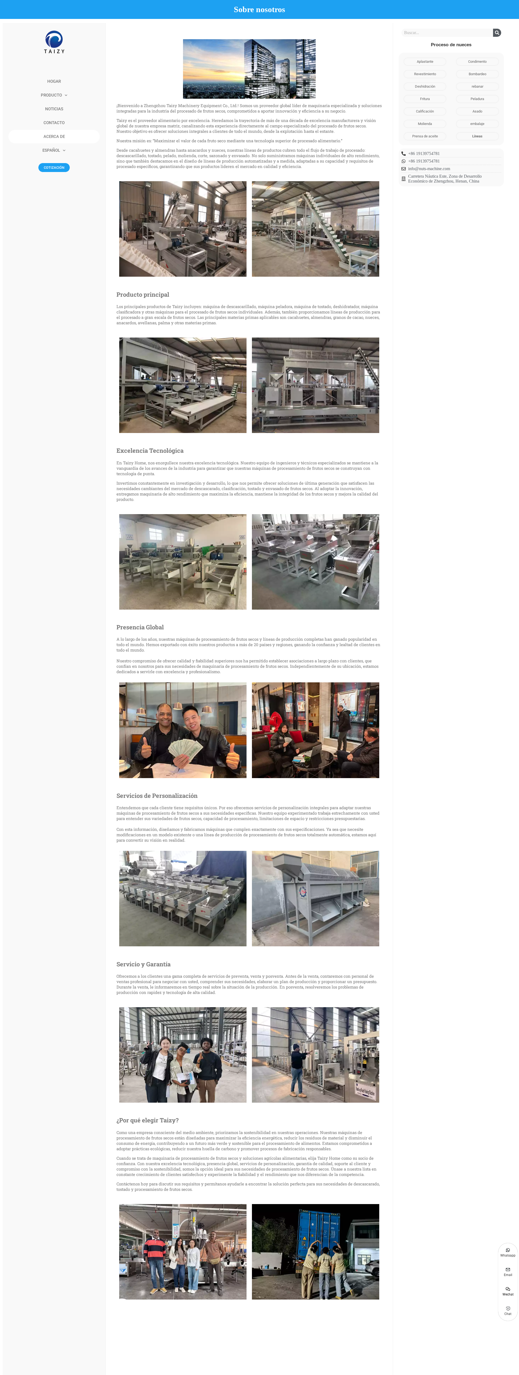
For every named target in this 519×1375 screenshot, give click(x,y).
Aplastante (425, 62)
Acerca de (54, 136)
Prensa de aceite (425, 136)
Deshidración (425, 86)
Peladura (477, 99)
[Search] (497, 33)
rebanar (477, 86)
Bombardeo (477, 74)
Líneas (477, 136)
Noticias (54, 109)
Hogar (54, 81)
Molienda (425, 124)
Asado (477, 111)
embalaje (477, 124)
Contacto (54, 122)
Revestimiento (425, 74)
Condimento (477, 62)
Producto (51, 95)
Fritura (425, 99)
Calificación (425, 111)
